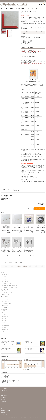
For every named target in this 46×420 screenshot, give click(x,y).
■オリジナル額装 (4, 296)
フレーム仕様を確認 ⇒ (25, 43)
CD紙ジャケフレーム (6, 294)
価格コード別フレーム (6, 281)
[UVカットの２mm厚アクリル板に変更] (5, 219)
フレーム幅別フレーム (6, 279)
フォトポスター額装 (5, 301)
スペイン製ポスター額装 (6, 303)
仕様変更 (3, 310)
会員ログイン (3, 399)
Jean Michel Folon (5, 329)
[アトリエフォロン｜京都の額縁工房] (13, 5)
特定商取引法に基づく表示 (6, 406)
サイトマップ (3, 403)
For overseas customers (5, 410)
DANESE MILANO (5, 325)
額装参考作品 (3, 397)
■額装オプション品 (4, 309)
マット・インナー (5, 312)
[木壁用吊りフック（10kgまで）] (17, 242)
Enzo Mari (4, 327)
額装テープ (4, 320)
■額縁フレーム (4, 272)
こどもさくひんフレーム (6, 283)
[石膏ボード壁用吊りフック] (5, 242)
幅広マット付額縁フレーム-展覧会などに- (9, 285)
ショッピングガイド (4, 388)
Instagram (3, 412)
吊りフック (4, 314)
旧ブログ (2, 408)
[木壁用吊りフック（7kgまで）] (29, 242)
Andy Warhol (4, 331)
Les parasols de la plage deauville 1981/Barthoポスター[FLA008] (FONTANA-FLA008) (7, 343)
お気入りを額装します (5, 395)
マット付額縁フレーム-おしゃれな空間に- (9, 287)
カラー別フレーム (5, 276)
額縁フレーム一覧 (5, 274)
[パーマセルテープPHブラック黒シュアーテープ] (40, 219)
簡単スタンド (4, 318)
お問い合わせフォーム (5, 378)
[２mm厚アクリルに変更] (17, 219)
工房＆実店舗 (3, 401)
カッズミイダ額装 (5, 299)
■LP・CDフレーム (4, 289)
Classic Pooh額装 (5, 305)
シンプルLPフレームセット (7, 292)
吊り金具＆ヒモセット (6, 316)
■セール (2, 334)
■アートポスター (4, 323)
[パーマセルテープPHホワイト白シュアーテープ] (29, 219)
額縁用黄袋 (4, 322)
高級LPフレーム (5, 290)
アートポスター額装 (5, 307)
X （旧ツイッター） (4, 414)
